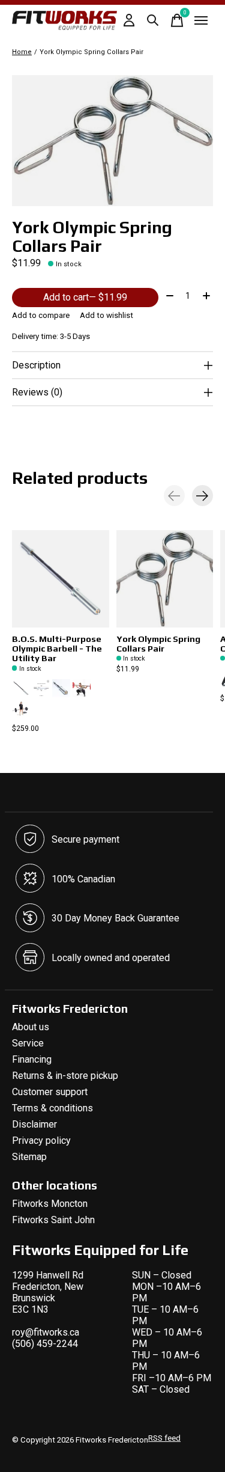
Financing (32, 1059)
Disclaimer (34, 1124)
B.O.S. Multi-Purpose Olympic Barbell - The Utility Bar (57, 648)
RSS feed (164, 1438)
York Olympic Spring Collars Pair (158, 643)
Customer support (50, 1092)
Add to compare (41, 315)
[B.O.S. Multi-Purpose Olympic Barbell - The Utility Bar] (60, 579)
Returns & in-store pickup (65, 1075)
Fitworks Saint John (53, 1220)
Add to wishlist (106, 315)
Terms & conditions (52, 1108)
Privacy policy (41, 1140)
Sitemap (29, 1156)
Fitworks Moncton (50, 1203)
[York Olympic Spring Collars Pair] (165, 579)
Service (28, 1043)
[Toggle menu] (201, 20)
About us (30, 1027)
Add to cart (85, 297)
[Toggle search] (153, 20)
